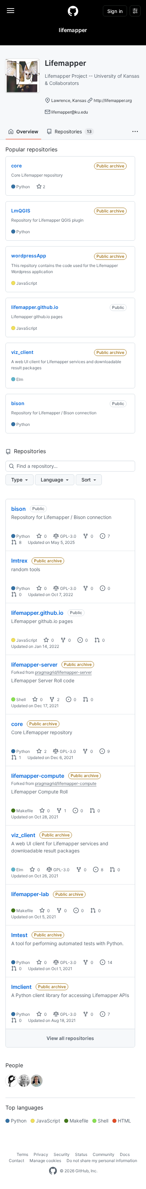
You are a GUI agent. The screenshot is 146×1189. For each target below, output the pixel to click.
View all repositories (70, 1038)
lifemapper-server (34, 664)
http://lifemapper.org (113, 100)
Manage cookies (45, 1160)
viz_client (23, 835)
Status (81, 1154)
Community (103, 1154)
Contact (16, 1160)
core (17, 723)
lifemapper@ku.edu (69, 112)
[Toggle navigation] (10, 10)
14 (109, 962)
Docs (125, 1154)
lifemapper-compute (37, 775)
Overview (27, 131)
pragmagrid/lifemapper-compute (65, 783)
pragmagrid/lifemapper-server (63, 672)
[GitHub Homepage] (53, 1170)
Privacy (41, 1154)
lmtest (19, 935)
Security (62, 1154)
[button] (135, 131)
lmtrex (19, 560)
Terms (22, 1154)
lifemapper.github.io (37, 612)
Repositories (73, 131)
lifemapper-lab (30, 894)
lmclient (21, 986)
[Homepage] (73, 10)
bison (18, 508)
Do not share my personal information (102, 1160)
